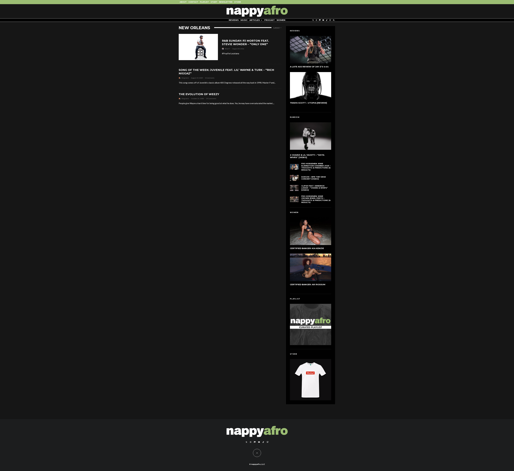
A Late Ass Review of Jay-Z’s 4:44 (309, 66)
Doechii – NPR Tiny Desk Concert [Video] (313, 178)
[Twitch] (330, 20)
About (183, 2)
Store (237, 2)
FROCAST (269, 20)
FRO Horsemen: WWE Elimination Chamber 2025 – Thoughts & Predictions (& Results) (316, 167)
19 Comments (211, 99)
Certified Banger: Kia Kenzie (307, 248)
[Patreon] (320, 20)
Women (281, 20)
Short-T (227, 49)
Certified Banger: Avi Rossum (307, 284)
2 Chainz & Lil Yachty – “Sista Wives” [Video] (307, 156)
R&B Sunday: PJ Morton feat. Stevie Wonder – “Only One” (245, 42)
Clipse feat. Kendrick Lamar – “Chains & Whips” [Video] (314, 188)
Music (244, 20)
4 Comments (209, 78)
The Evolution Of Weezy (199, 94)
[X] (313, 20)
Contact (193, 2)
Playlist (204, 2)
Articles (254, 20)
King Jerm (185, 78)
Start (214, 2)
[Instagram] (316, 20)
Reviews (234, 20)
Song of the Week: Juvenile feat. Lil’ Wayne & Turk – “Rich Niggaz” (226, 71)
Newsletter (225, 2)
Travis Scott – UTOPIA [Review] (308, 103)
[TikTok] (326, 20)
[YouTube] (323, 20)
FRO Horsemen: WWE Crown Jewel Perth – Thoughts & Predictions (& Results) (315, 199)
